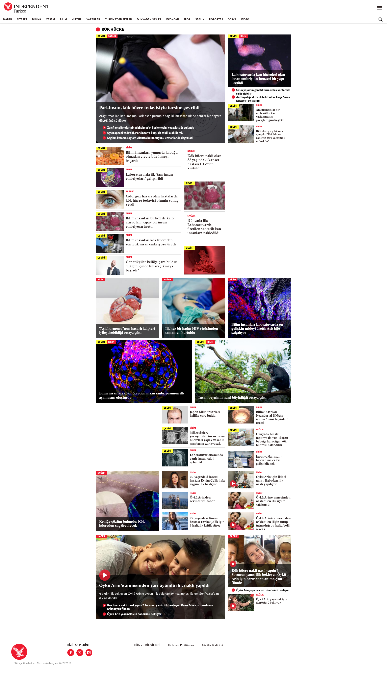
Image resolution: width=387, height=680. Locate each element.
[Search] (380, 19)
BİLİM (63, 19)
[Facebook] (70, 652)
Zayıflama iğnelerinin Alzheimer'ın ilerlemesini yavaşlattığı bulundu (150, 127)
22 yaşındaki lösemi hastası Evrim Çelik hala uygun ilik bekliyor (207, 481)
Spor (187, 19)
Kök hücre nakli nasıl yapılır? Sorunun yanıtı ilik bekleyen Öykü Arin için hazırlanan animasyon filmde (160, 607)
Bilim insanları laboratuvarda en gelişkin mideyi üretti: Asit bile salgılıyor (257, 329)
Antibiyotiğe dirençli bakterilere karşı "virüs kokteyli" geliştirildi (263, 99)
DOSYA (232, 19)
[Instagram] (88, 652)
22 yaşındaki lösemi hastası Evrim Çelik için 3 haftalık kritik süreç (207, 522)
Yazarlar (93, 19)
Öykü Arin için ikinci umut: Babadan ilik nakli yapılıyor (271, 481)
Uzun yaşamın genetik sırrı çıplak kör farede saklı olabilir (263, 92)
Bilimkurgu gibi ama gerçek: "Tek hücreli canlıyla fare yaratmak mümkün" (270, 136)
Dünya (36, 19)
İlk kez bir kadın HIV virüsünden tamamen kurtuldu (191, 331)
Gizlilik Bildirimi (212, 645)
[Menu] (379, 8)
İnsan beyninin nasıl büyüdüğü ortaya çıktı (232, 397)
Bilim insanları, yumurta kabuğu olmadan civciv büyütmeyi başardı (152, 157)
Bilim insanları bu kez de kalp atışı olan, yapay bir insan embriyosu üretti (150, 222)
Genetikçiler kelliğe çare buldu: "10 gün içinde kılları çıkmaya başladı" (151, 266)
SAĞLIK (199, 19)
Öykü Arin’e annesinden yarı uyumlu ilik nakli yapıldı (154, 585)
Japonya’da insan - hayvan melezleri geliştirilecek (269, 460)
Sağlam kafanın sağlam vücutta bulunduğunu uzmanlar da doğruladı (150, 138)
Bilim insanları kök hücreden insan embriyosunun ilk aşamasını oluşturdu (141, 395)
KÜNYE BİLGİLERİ (147, 645)
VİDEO (245, 19)
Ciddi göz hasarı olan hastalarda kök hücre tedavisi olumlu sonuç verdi (152, 201)
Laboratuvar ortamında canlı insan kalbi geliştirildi (206, 459)
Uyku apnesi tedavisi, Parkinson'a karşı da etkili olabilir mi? (145, 133)
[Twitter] (79, 652)
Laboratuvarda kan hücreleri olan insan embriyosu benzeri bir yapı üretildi (258, 79)
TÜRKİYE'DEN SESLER (118, 19)
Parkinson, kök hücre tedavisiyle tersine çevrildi (149, 108)
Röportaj (216, 19)
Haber (7, 19)
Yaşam (50, 19)
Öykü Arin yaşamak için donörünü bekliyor (134, 614)
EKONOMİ (172, 19)
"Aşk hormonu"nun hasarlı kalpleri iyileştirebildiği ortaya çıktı (127, 331)
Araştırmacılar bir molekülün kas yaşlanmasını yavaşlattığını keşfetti (270, 115)
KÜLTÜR (77, 19)
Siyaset (22, 19)
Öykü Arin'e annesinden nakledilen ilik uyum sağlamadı (273, 501)
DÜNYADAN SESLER (149, 19)
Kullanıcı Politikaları (181, 645)
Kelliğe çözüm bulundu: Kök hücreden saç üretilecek (122, 524)
